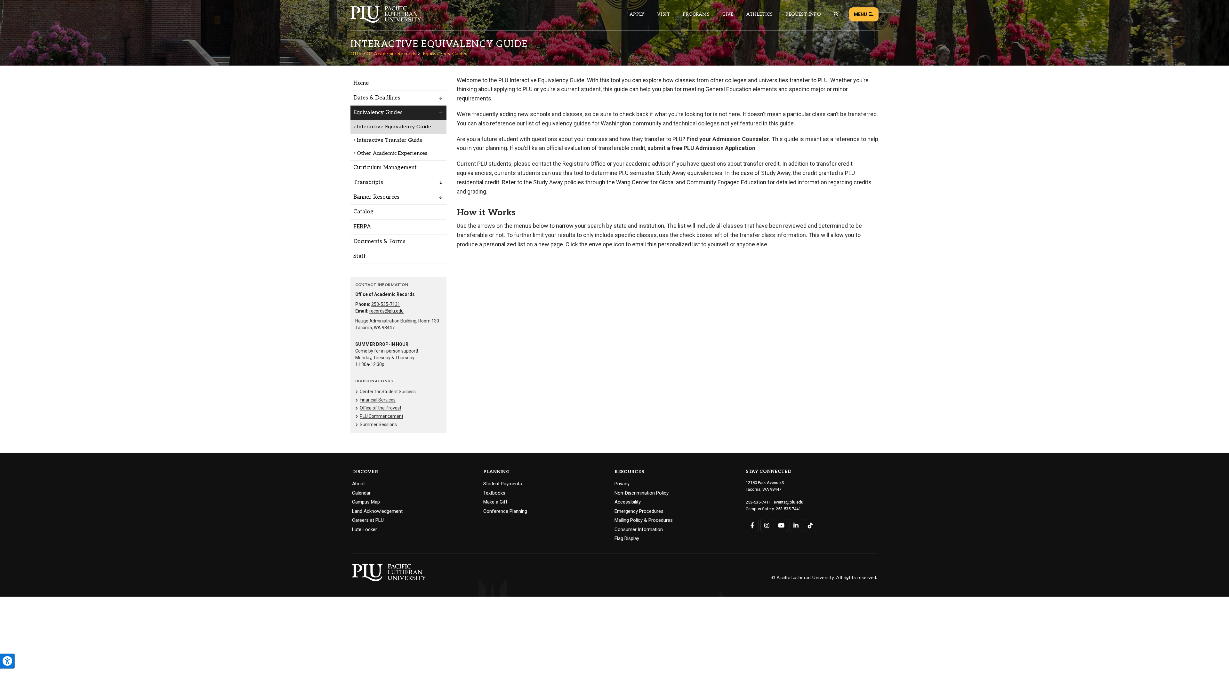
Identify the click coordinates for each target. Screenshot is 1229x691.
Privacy (622, 484)
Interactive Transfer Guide (390, 140)
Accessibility (627, 502)
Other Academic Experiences (392, 153)
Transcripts (368, 182)
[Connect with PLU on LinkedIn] (796, 525)
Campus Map (366, 502)
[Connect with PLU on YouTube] (781, 525)
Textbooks (494, 493)
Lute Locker (364, 529)
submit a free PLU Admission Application (701, 148)
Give (728, 14)
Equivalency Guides (445, 54)
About (358, 484)
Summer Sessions (378, 424)
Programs (696, 14)
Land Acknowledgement (377, 511)
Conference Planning (505, 511)
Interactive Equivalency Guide (394, 127)
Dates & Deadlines (376, 98)
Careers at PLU (368, 520)
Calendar (361, 493)
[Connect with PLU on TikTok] (810, 525)
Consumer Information (638, 529)
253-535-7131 (385, 304)
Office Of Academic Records (383, 54)
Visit (663, 14)
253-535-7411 (758, 502)
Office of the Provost (380, 407)
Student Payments (502, 484)
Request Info (803, 14)
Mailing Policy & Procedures (643, 520)
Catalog (363, 212)
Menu (860, 14)
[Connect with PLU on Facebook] (752, 525)
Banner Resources (376, 197)
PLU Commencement (381, 416)
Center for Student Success (388, 391)
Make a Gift (495, 502)
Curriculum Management (385, 167)
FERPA (362, 227)
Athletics (759, 14)
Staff (359, 256)
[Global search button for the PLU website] (836, 14)
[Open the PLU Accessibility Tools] (7, 661)
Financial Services (378, 399)
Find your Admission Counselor (728, 139)
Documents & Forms (379, 241)
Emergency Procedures (638, 511)
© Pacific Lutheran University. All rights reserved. (824, 578)
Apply (637, 14)
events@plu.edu (788, 502)
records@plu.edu (386, 311)
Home (361, 83)
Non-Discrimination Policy (641, 493)
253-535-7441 (788, 508)
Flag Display (626, 538)
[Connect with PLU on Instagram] (767, 525)
